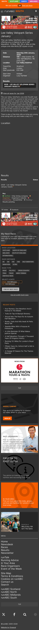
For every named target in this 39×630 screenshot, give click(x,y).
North (24, 1)
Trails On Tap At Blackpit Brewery (17, 314)
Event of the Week (11, 568)
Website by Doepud (8, 627)
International (8, 255)
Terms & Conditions (12, 576)
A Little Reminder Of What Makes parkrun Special (17, 332)
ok (20, 5)
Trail (4, 273)
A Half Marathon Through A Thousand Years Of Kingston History (19, 337)
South (4, 1)
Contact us (7, 581)
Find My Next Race (11, 289)
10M (18, 261)
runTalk (5, 557)
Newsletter (7, 552)
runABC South (9, 597)
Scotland (14, 1)
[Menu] (36, 11)
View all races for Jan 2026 (13, 93)
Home (4, 541)
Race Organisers (10, 565)
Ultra (15, 264)
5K (3, 261)
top (19, 388)
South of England (19, 253)
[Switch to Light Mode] (35, 615)
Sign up (7, 418)
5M (8, 261)
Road (4, 270)
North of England (19, 250)
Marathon (6, 264)
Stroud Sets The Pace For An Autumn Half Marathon (19, 318)
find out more (27, 6)
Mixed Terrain (21, 273)
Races (4, 547)
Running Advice (10, 560)
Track (11, 273)
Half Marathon (28, 261)
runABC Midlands (11, 594)
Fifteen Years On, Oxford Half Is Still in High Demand (19, 347)
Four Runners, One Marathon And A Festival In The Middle (18, 310)
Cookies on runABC (12, 579)
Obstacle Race (8, 276)
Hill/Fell (12, 270)
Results (5, 550)
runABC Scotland (10, 589)
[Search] (24, 615)
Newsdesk (7, 544)
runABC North (9, 592)
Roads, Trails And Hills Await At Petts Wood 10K (19, 322)
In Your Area (8, 563)
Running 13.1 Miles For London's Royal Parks (19, 342)
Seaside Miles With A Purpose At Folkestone (17, 327)
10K (13, 261)
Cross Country (23, 270)
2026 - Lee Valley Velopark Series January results (19, 85)
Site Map (6, 573)
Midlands (33, 1)
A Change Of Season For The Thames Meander (19, 352)
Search (5, 584)
